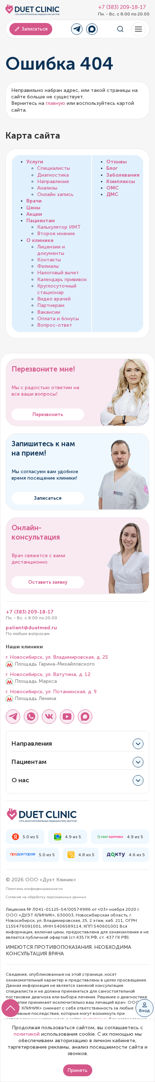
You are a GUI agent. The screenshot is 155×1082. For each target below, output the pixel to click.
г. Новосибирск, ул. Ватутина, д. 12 (48, 674)
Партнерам (51, 305)
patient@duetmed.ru (31, 628)
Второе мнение (56, 233)
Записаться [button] (35, 29)
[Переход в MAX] (92, 29)
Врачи (34, 201)
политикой (27, 1034)
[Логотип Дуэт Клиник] (32, 10)
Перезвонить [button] (47, 414)
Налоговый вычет (58, 273)
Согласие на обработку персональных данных (46, 897)
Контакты (49, 260)
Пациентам (40, 221)
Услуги (34, 162)
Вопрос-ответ (54, 325)
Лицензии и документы (51, 250)
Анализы (47, 188)
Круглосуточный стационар (56, 289)
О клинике (39, 240)
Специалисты (53, 168)
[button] (138, 29)
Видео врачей (54, 299)
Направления (53, 181)
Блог (112, 168)
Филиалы (48, 266)
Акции (34, 214)
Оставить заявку (47, 582)
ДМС (112, 194)
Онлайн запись (55, 194)
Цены (33, 208)
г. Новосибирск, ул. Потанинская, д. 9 (51, 692)
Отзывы (116, 162)
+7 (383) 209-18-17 (122, 7)
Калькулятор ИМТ (59, 227)
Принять (78, 1070)
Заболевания (123, 175)
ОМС (112, 188)
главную (55, 103)
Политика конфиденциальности (34, 889)
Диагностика (53, 175)
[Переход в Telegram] (77, 29)
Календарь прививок (62, 279)
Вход (144, 1010)
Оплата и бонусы (58, 319)
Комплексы (120, 181)
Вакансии (48, 312)
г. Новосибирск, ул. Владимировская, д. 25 (57, 657)
